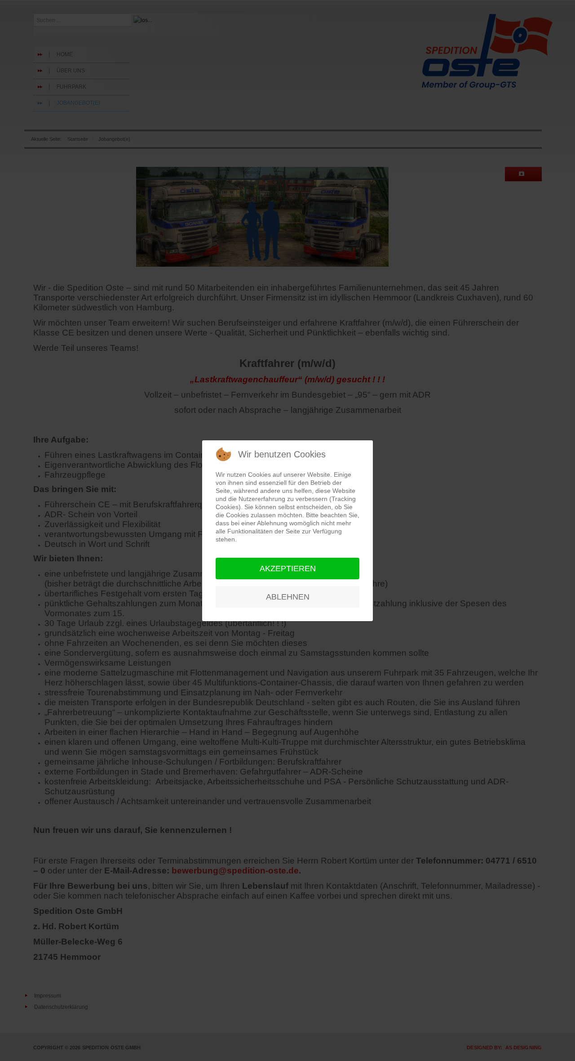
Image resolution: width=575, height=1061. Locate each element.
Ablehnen (288, 596)
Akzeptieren (288, 568)
